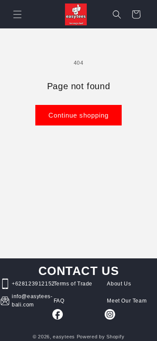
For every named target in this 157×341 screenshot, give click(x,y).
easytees (64, 336)
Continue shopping (78, 115)
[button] (17, 14)
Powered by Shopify (101, 336)
